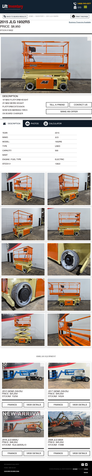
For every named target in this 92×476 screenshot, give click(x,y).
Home (31, 16)
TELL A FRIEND (57, 104)
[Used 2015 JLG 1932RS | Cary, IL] (46, 65)
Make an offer (69, 111)
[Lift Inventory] (13, 12)
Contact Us (80, 104)
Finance (12, 404)
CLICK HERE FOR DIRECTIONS (11, 471)
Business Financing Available (80, 22)
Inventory (39, 16)
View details (34, 404)
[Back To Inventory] (16, 16)
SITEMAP (75, 469)
